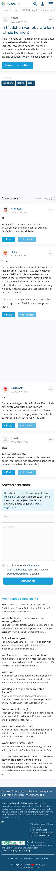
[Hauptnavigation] (51, 3)
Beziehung (8, 83)
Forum (4, 10)
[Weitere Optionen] (50, 19)
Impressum (13, 858)
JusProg (26, 850)
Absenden (28, 581)
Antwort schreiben (17, 65)
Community (18, 791)
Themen (15, 10)
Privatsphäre (41, 858)
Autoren (19, 794)
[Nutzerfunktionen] (42, 3)
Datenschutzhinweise (19, 573)
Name (7, 516)
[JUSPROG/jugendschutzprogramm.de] (13, 843)
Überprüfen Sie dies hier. (41, 835)
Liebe (31, 83)
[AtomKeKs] (6, 209)
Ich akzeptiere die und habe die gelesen (28, 569)
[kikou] (6, 252)
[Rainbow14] (6, 389)
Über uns (7, 794)
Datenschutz (26, 858)
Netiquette (46, 791)
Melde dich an (12, 496)
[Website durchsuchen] (35, 3)
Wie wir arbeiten (35, 794)
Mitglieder (32, 791)
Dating (31, 10)
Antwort (9, 527)
